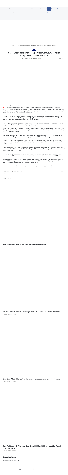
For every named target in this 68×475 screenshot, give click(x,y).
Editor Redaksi (25, 58)
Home (13, 45)
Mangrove (34, 107)
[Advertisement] (34, 31)
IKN (52, 130)
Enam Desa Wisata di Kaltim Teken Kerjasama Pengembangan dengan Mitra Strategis (31, 379)
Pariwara (59, 8)
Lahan (30, 111)
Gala (55, 8)
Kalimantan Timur (27, 109)
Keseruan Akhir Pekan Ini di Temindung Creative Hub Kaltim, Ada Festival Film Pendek (31, 312)
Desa (11, 109)
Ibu (42, 130)
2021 (7, 140)
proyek (39, 130)
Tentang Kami (46, 12)
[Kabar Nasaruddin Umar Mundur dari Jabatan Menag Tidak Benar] (34, 212)
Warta (49, 8)
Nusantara (57, 130)
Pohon (25, 112)
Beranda (45, 8)
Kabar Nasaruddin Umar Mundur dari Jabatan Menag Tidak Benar (25, 244)
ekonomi (9, 137)
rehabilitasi (18, 118)
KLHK (9, 112)
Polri (7, 119)
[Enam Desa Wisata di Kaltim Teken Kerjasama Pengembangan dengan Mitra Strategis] (34, 346)
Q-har (35, 469)
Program (31, 149)
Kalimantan (51, 140)
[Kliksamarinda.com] (34, 3)
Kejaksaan (51, 128)
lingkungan (28, 124)
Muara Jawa (17, 109)
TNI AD (43, 128)
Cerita (52, 8)
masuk (9, 460)
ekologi (55, 159)
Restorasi (20, 107)
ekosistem (54, 123)
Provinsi (50, 147)
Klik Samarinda (48, 469)
